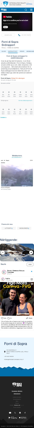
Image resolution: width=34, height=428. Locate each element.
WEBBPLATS (8, 35)
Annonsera (17, 394)
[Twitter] (15, 413)
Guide (4, 51)
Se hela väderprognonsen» (26, 100)
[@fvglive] (4, 272)
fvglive (8, 278)
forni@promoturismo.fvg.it (14, 359)
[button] (26, 10)
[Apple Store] (22, 417)
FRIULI (4, 47)
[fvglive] (3, 279)
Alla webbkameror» (17, 157)
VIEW (30, 264)
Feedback (3, 117)
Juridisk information (17, 397)
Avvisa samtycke (17, 407)
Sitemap (17, 403)
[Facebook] (25, 413)
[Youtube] (10, 413)
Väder (22, 51)
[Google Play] (13, 417)
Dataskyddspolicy (17, 399)
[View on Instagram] (32, 279)
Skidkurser (23, 228)
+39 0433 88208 (26, 35)
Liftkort (8, 228)
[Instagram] (20, 413)
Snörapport (13, 51)
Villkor (17, 401)
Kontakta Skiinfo (17, 391)
